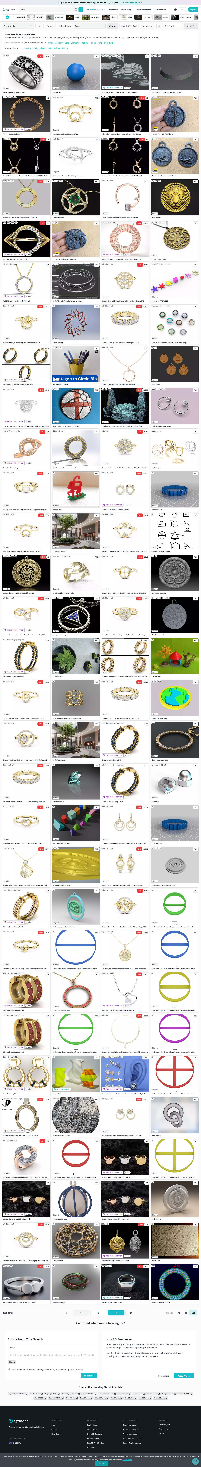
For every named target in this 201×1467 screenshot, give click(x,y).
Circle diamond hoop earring (161, 426)
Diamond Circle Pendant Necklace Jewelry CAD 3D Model (122, 176)
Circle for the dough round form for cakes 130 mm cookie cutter (75, 969)
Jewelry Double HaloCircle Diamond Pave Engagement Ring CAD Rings (27, 1261)
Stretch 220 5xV (157, 843)
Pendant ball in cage (60, 1219)
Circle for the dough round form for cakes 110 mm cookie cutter (174, 1094)
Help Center (56, 1434)
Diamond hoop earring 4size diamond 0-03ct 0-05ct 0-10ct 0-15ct (124, 676)
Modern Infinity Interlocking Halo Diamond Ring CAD (21, 343)
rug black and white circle (61, 1135)
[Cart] (175, 9)
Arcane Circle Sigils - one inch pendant (115, 1261)
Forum (161, 1433)
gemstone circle (58, 802)
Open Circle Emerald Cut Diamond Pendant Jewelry (120, 218)
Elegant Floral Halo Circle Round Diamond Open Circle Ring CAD (25, 760)
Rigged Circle (46, 48)
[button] (76, 9)
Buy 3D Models (93, 1420)
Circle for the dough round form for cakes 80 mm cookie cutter (173, 969)
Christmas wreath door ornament (64, 468)
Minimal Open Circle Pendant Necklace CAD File (118, 1010)
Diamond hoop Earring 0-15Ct (13, 1010)
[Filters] (159, 26)
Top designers (164, 1424)
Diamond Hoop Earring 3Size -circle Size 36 (18, 384)
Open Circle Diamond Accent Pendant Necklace (118, 384)
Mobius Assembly (59, 1302)
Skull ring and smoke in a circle (13, 92)
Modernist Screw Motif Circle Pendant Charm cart (20, 218)
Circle (50, 42)
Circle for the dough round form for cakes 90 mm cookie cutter (173, 1052)
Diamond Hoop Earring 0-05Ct (13, 676)
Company (54, 1420)
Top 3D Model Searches (132, 1438)
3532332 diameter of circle (161, 1302)
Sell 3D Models (129, 1420)
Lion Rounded (156, 218)
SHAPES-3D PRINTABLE (160, 301)
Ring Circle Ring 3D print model (63, 593)
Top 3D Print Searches (132, 1443)
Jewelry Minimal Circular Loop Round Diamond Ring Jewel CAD (25, 969)
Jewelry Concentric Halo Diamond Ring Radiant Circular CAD (123, 301)
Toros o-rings (156, 1135)
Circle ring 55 (156, 468)
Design (84, 42)
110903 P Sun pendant (159, 259)
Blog (53, 1425)
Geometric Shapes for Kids (161, 551)
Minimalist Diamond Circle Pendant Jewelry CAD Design (121, 134)
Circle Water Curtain (59, 551)
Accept (101, 1463)
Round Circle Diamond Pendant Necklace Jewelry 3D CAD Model (25, 176)
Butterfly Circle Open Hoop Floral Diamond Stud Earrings (121, 1135)
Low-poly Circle (31, 48)
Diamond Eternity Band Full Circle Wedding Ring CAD (120, 343)
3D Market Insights (130, 1429)
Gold (67, 42)
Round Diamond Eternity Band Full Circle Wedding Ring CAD (24, 802)
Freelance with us (130, 1434)
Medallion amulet (158, 635)
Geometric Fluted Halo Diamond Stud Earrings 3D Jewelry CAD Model (126, 1094)
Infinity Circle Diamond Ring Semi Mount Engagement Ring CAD (25, 510)
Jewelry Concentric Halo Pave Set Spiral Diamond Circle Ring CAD (26, 426)
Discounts (91, 1447)
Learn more (127, 1459)
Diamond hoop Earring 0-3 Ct (13, 927)
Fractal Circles (156, 1261)
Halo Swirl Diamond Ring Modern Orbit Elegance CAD (21, 551)
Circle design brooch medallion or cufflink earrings (169, 343)
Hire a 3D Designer (94, 1434)
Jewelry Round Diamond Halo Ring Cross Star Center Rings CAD (124, 593)
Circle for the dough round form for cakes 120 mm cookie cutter (174, 1177)
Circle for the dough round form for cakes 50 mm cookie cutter (173, 927)
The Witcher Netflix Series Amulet (64, 259)
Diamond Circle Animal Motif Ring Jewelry (67, 176)
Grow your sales (129, 1425)
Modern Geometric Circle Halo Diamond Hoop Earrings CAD (122, 885)
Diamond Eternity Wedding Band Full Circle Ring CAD (120, 718)
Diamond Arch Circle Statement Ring (65, 134)
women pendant (58, 218)
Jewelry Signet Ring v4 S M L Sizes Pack (115, 1219)
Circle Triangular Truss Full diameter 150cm (67, 301)
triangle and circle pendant (62, 635)
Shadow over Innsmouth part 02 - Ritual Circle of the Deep (122, 426)
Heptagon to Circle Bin (60, 384)
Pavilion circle (156, 676)
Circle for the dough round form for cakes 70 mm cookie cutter (173, 1010)
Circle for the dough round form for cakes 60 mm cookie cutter (74, 1177)
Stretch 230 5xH (157, 510)
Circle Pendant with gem (61, 1010)
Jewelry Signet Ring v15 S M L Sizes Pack (116, 1177)
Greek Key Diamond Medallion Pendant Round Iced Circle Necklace (125, 969)
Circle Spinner (156, 1219)
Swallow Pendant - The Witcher (162, 134)
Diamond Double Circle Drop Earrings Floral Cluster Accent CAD (124, 843)
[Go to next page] (116, 1312)
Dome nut (155, 802)
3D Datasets (92, 1429)
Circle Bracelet (58, 1261)
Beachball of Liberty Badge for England (66, 426)
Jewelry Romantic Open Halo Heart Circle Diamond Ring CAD (24, 635)
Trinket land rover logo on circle (64, 927)
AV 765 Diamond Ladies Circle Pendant (16, 301)
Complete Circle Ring (10, 468)
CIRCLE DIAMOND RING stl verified (15, 259)
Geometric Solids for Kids (61, 843)
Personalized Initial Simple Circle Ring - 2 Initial (19, 1302)
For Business (92, 1425)
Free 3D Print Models (95, 1443)
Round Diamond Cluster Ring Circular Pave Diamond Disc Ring (123, 635)
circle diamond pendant (160, 760)
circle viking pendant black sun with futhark (18, 593)
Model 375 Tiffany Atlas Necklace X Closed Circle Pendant (121, 259)
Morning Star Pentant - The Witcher (164, 176)
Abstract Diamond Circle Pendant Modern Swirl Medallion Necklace (26, 885)
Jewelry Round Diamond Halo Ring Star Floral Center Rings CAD (124, 927)
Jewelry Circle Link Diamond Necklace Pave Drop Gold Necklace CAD (126, 1052)
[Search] (80, 9)
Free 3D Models (93, 1438)
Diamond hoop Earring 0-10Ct (112, 802)
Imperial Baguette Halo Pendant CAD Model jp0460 (20, 1135)
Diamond (75, 42)
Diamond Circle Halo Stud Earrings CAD (115, 510)
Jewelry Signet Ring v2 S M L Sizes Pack (16, 1219)
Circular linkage (58, 343)
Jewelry (58, 42)
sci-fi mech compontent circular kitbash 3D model (119, 92)
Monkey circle (57, 510)
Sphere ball (57, 92)
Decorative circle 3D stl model (63, 885)
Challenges (163, 1429)
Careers (54, 1429)
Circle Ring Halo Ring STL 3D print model (67, 718)
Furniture (108, 42)
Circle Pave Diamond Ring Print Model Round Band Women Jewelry (26, 1177)
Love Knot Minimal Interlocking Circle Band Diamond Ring (23, 843)
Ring (100, 42)
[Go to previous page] (81, 1312)
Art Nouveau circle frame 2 (12, 134)
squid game (156, 384)
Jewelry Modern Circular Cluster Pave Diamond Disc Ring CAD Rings (125, 468)
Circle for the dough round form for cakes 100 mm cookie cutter (75, 1052)
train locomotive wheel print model (164, 885)
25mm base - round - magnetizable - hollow (166, 92)
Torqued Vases (58, 1094)
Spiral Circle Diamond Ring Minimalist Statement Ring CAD (23, 718)
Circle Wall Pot (58, 676)
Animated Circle (61, 48)
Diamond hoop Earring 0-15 (111, 760)
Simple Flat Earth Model (160, 718)
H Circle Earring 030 (9, 1094)
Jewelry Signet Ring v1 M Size (112, 1302)
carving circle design (159, 593)
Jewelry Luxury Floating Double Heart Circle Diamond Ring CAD (124, 551)
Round (93, 42)
